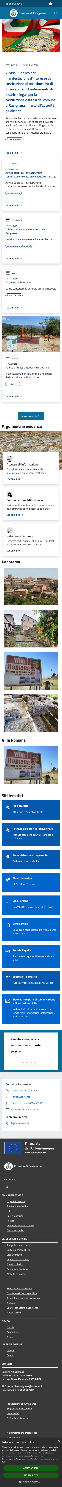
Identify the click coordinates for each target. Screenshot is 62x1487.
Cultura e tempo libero (18, 1250)
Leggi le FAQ (13, 1413)
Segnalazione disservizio (19, 1408)
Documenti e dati (15, 1230)
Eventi (10, 1355)
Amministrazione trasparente (22, 1433)
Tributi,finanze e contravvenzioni (23, 1298)
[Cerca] (55, 13)
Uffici (9, 1211)
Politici (10, 1220)
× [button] (58, 1441)
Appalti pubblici (15, 1264)
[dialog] (31, 1462)
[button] (31, 1482)
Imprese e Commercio (18, 1259)
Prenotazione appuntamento (21, 1403)
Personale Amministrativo (20, 1225)
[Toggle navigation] (6, 13)
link (3, 1462)
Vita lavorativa (14, 1254)
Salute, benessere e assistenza (22, 1308)
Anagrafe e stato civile (18, 1245)
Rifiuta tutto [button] (31, 1475)
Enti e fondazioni (15, 1216)
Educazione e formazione (19, 1288)
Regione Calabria (13, 3)
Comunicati (17, 220)
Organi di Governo (16, 1201)
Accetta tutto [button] (31, 1468)
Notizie (15, 358)
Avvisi (14, 64)
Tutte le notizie (29, 416)
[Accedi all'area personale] (50, 3)
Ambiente (12, 1303)
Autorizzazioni (14, 1312)
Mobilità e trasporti (16, 1274)
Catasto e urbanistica (18, 1269)
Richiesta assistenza (17, 1418)
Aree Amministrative (17, 1206)
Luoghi (10, 1350)
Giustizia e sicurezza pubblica (22, 1293)
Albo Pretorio (13, 1437)
